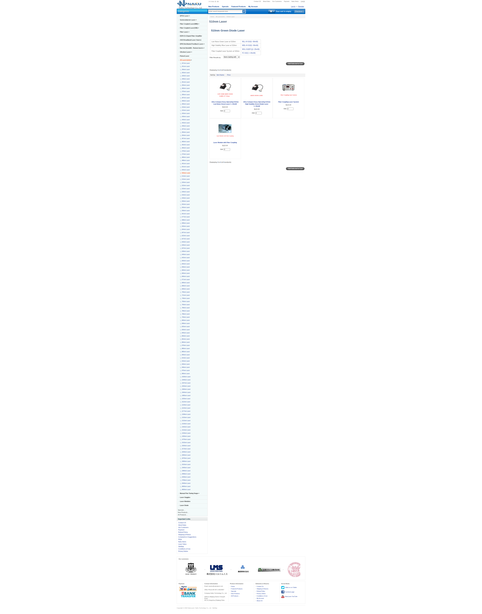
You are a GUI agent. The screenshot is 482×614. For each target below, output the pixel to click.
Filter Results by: (215, 57)
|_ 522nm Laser (184, 185)
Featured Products (238, 7)
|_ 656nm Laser (184, 267)
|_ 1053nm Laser (185, 386)
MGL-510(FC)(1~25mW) (250, 49)
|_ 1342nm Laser (185, 427)
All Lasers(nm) (220, 16)
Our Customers (277, 1)
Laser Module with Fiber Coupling (225, 142)
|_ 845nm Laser (184, 333)
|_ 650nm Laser (184, 260)
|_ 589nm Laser (184, 223)
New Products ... (183, 512)
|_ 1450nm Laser (185, 436)
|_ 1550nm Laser (185, 445)
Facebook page (289, 592)
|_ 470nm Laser (184, 151)
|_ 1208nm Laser (185, 414)
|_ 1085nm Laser (185, 395)
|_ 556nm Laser (184, 210)
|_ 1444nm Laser (185, 433)
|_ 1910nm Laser (185, 464)
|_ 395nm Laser (184, 94)
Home (212, 16)
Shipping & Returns (262, 589)
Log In (293, 6)
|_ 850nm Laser (184, 336)
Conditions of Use (184, 549)
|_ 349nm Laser (184, 79)
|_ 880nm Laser (184, 348)
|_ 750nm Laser (184, 301)
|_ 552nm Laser (184, 204)
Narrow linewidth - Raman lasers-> (192, 48)
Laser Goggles (185, 497)
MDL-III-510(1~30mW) (250, 45)
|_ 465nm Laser (184, 148)
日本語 (303, 1)
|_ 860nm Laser (184, 342)
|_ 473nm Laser (184, 154)
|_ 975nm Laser (184, 370)
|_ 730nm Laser (184, 298)
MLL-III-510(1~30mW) (250, 42)
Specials (225, 7)
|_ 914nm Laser (184, 358)
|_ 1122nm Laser (184, 408)
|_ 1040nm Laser (185, 380)
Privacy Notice (183, 551)
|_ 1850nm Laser (185, 455)
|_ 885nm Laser (184, 351)
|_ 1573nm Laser (185, 448)
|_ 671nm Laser (184, 279)
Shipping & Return (184, 535)
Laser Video (182, 544)
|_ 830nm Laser (184, 329)
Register (301, 6)
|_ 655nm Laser (184, 264)
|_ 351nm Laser (184, 82)
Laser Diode (184, 505)
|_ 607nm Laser (184, 232)
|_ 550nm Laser (184, 201)
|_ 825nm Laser (184, 326)
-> (186, 60)
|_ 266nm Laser (184, 69)
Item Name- (221, 75)
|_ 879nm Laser (184, 345)
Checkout (298, 11)
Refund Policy (183, 532)
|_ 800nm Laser (184, 320)
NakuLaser (191, 608)
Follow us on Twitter (290, 587)
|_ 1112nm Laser (184, 401)
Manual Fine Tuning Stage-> (189, 493)
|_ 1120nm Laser (184, 405)
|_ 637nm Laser (184, 248)
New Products (213, 7)
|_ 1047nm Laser (185, 383)
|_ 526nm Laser (184, 191)
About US (259, 600)
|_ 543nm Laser (184, 198)
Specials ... (181, 510)
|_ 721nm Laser (184, 295)
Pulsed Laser (184, 56)
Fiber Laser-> (184, 32)
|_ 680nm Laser (184, 282)
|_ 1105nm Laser (184, 398)
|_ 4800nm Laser (185, 489)
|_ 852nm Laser (184, 339)
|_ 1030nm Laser (185, 376)
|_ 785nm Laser (184, 311)
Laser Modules (185, 501)
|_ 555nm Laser (184, 207)
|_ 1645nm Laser (185, 452)
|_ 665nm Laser (184, 273)
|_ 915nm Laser (184, 361)
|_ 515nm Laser (184, 179)
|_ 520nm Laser (184, 182)
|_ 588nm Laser (184, 220)
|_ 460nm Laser (184, 141)
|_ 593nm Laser (184, 226)
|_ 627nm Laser (184, 238)
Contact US (257, 1)
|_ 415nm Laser (184, 110)
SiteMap (181, 546)
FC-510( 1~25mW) (248, 53)
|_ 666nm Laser (184, 276)
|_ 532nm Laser (184, 195)
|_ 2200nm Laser (185, 477)
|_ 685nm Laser (184, 285)
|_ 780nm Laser (184, 307)
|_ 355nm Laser (184, 85)
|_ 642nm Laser (184, 257)
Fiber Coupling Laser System (288, 102)
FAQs (180, 539)
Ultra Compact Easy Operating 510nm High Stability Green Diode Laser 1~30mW (256, 104)
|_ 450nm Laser (184, 132)
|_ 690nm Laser (184, 289)
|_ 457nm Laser (184, 138)
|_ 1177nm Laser (184, 411)
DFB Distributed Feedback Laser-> (192, 44)
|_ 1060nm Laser (185, 389)
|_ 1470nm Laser (185, 439)
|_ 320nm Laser (184, 75)
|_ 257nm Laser (184, 63)
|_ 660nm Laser (184, 270)
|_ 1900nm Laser (185, 461)
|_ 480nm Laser (184, 157)
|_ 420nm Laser (184, 113)
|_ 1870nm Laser (185, 458)
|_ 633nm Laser (184, 242)
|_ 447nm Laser (184, 129)
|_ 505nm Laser (184, 170)
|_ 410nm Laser (184, 107)
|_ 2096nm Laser (185, 474)
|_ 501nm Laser (184, 166)
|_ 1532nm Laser (185, 442)
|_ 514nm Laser (184, 176)
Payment (286, 1)
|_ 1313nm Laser (185, 420)
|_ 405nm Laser (184, 104)
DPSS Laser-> (185, 16)
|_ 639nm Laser (184, 251)
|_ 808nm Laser (184, 323)
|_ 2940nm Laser (185, 483)
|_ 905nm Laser (184, 354)
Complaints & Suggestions (187, 537)
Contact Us (260, 586)
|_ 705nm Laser (184, 292)
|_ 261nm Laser (184, 66)
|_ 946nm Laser (184, 367)
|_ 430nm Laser (184, 116)
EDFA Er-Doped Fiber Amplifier (191, 36)
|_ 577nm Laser (184, 217)
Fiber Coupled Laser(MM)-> (189, 24)
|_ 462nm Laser (184, 144)
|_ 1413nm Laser (185, 430)
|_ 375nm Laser (184, 91)
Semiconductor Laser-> (188, 20)
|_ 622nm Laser (184, 235)
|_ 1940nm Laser (185, 467)
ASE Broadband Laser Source (190, 40)
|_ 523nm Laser (184, 188)
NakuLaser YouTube (290, 596)
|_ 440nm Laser (184, 119)
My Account (253, 7)
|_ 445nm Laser (184, 126)
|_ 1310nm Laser (185, 417)
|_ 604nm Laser (184, 229)
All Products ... (183, 515)
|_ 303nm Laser (184, 72)
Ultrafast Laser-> (186, 52)
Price (229, 75)
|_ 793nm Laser (184, 317)
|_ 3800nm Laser (185, 486)
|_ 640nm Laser (184, 254)
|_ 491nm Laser (184, 163)
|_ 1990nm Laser (185, 470)
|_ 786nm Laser (184, 314)
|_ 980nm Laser (184, 373)
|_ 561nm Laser (184, 213)
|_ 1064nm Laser (185, 392)
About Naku (266, 1)
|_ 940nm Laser (184, 364)
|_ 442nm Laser (184, 123)
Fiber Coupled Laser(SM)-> (189, 28)
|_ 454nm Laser (184, 135)
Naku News (295, 1)
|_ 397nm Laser (184, 97)
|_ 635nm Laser (184, 245)
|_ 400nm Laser (184, 101)
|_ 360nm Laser (184, 88)
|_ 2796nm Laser (185, 480)
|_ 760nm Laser (184, 304)
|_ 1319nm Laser (185, 423)
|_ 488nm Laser (184, 160)
